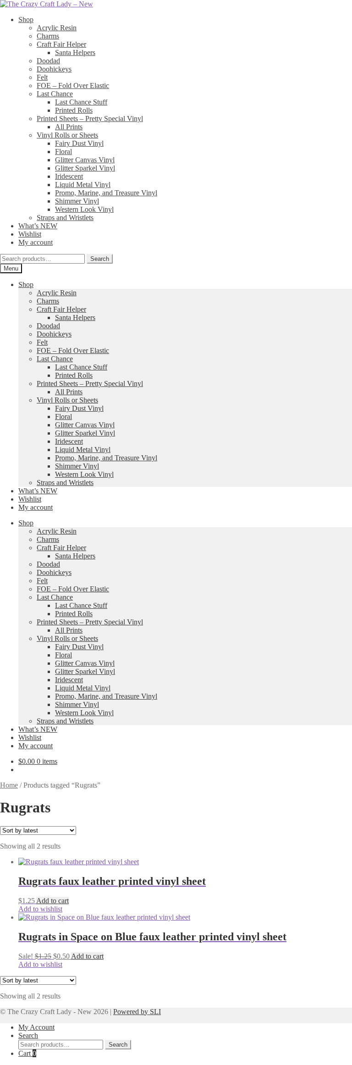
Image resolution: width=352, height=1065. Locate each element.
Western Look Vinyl (84, 209)
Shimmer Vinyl (77, 201)
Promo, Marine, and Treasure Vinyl (106, 193)
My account (35, 242)
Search (99, 258)
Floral (63, 151)
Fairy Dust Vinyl (79, 143)
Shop (25, 19)
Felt (42, 77)
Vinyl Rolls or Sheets (67, 135)
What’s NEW (37, 226)
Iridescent (69, 176)
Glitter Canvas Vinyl (85, 160)
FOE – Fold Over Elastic (73, 85)
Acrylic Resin (57, 28)
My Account (36, 1027)
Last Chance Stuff (81, 102)
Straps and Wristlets (65, 217)
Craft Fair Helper (61, 44)
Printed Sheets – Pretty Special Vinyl (90, 118)
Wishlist (29, 234)
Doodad (48, 61)
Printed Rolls (74, 110)
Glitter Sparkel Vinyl (85, 168)
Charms (48, 36)
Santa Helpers (75, 52)
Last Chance (55, 94)
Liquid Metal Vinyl (82, 184)
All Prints (68, 127)
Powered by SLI (137, 1011)
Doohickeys (54, 69)
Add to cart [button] (52, 901)
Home (9, 785)
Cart (27, 1053)
